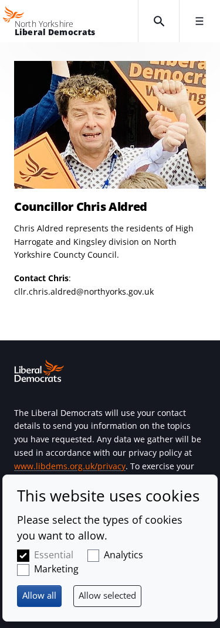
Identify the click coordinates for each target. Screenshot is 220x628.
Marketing (56, 568)
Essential (53, 554)
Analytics (123, 554)
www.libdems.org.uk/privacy (70, 466)
